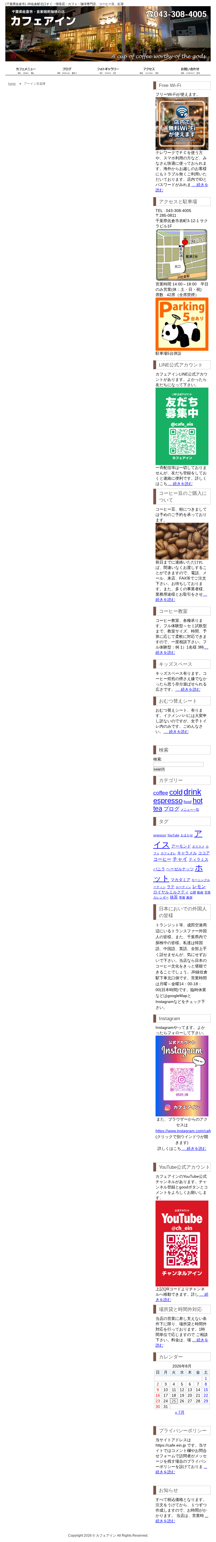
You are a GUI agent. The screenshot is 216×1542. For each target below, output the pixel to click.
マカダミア (180, 879)
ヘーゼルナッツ (180, 869)
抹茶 (174, 897)
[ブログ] (66, 74)
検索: (157, 759)
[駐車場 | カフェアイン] (182, 324)
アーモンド (181, 846)
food (188, 801)
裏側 (189, 897)
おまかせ (187, 835)
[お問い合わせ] (190, 74)
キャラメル (187, 853)
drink (192, 791)
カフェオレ (168, 853)
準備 (182, 897)
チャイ (180, 859)
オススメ (198, 846)
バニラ (159, 869)
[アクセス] (149, 74)
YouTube (173, 835)
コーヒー (162, 859)
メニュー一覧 (190, 809)
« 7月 (179, 1412)
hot (197, 800)
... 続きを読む (180, 483)
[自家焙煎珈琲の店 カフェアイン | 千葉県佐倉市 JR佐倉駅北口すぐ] (25, 74)
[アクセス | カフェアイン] (182, 255)
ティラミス (198, 859)
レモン (199, 886)
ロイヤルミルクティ (171, 892)
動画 (200, 892)
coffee (160, 793)
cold (176, 792)
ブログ (171, 809)
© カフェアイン (104, 1535)
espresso (168, 800)
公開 (193, 892)
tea (157, 808)
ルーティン (183, 887)
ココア (204, 853)
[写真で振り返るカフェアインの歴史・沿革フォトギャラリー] (108, 74)
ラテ (171, 886)
